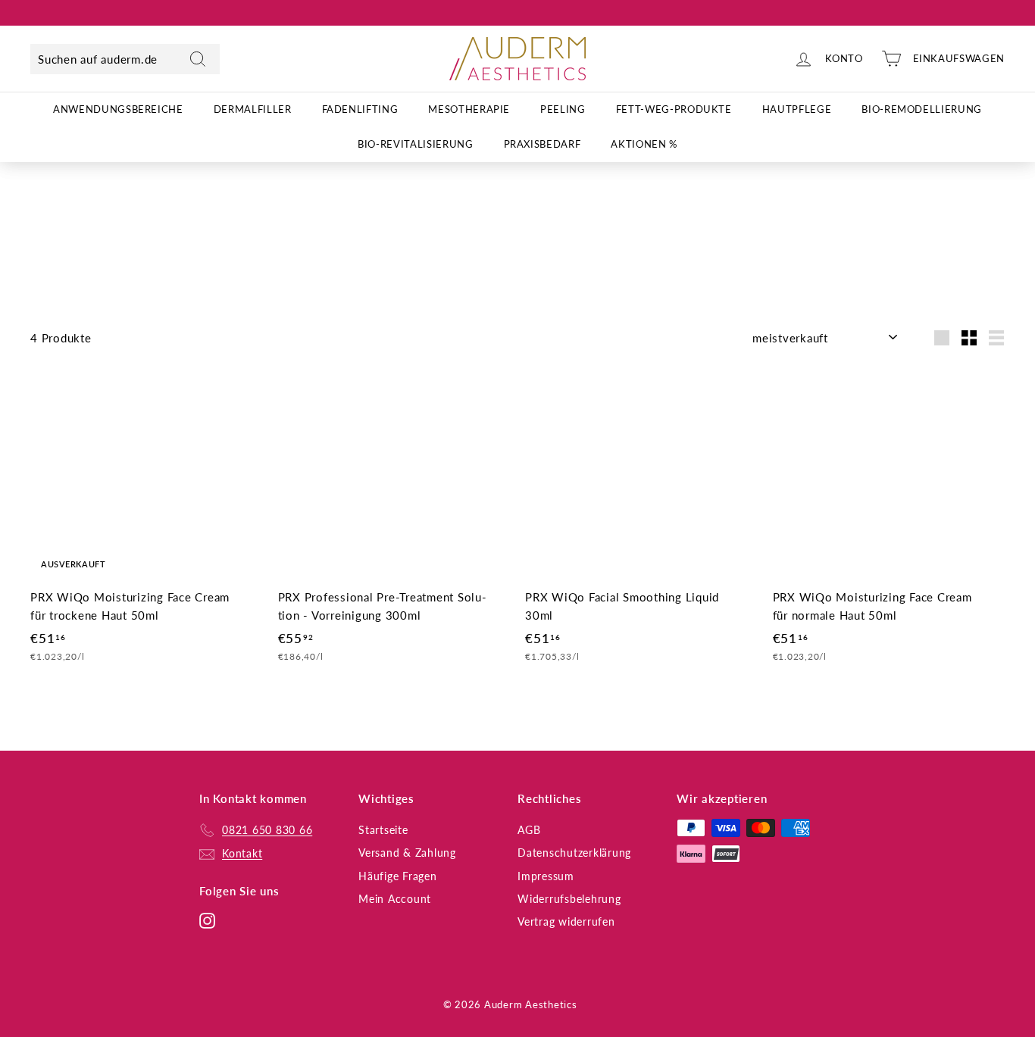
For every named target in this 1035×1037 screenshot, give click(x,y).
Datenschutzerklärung (574, 852)
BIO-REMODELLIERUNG (921, 109)
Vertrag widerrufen (566, 921)
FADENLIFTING (360, 109)
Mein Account (394, 898)
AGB (529, 829)
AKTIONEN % (644, 145)
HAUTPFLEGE (797, 109)
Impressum (546, 876)
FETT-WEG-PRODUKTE (674, 109)
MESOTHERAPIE (469, 109)
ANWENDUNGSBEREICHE (118, 109)
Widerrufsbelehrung (569, 898)
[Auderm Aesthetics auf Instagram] (207, 920)
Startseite (383, 829)
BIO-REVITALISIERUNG (415, 145)
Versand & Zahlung (407, 852)
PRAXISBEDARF (542, 145)
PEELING (563, 109)
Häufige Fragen (397, 876)
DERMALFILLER (253, 109)
